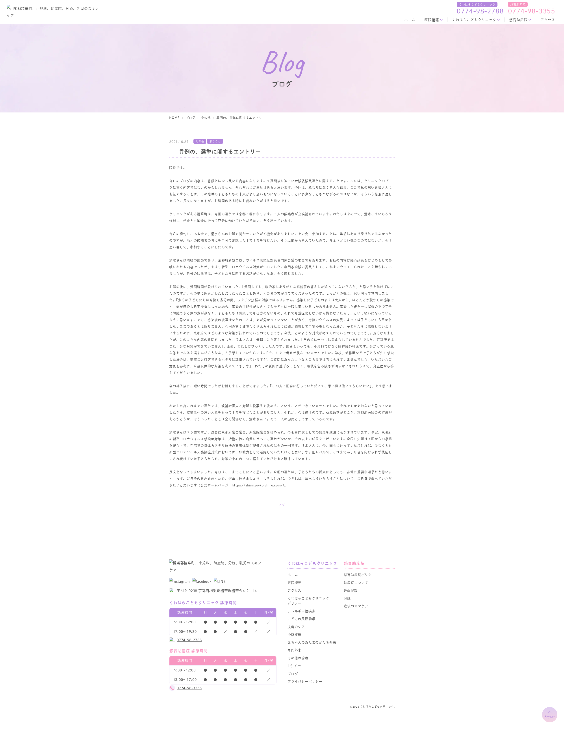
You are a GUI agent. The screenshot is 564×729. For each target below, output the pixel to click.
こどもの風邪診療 (301, 618)
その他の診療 (298, 658)
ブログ (293, 673)
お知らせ (294, 665)
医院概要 (294, 582)
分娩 (347, 598)
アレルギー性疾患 (301, 611)
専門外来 (294, 650)
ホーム (409, 19)
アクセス (547, 19)
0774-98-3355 (531, 10)
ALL (281, 505)
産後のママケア (356, 606)
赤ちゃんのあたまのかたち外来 (312, 642)
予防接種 (294, 634)
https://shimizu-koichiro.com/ (257, 485)
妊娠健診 (351, 590)
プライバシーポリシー (305, 681)
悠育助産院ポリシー (359, 574)
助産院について (356, 582)
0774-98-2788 (480, 10)
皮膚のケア (296, 626)
